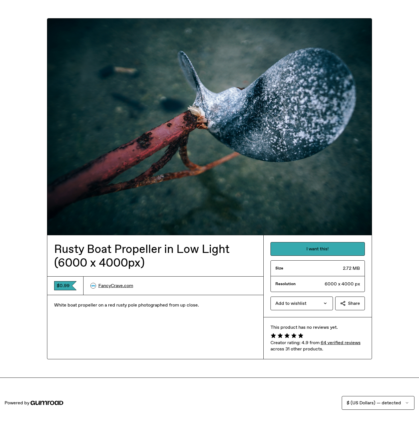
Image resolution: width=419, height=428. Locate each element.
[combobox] (301, 303)
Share (354, 303)
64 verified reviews (341, 342)
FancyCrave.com (115, 285)
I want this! (317, 248)
